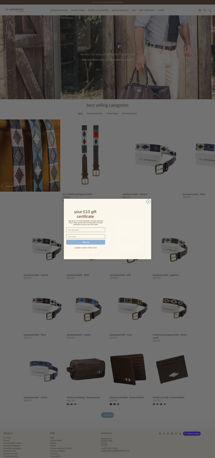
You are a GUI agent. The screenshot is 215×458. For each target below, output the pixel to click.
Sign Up (85, 242)
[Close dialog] (148, 202)
